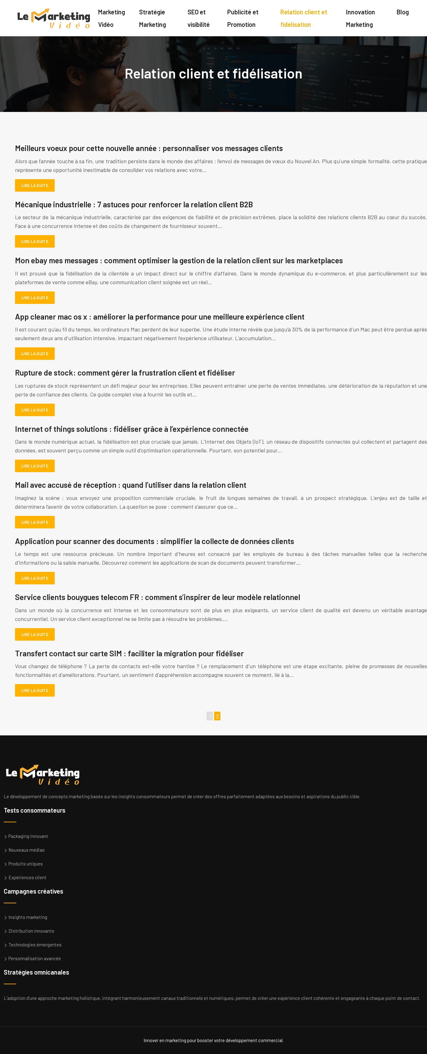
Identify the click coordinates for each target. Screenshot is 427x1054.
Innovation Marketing (360, 18)
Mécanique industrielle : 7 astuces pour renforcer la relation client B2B (134, 204)
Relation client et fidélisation (303, 18)
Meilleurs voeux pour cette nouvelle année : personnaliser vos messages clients (149, 148)
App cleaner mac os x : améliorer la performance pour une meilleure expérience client (159, 316)
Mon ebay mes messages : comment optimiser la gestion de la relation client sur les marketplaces (179, 260)
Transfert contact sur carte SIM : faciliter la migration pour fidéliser (129, 653)
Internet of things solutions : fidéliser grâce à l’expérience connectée (132, 428)
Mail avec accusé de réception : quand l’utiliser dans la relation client (130, 484)
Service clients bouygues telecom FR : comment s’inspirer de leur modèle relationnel (157, 597)
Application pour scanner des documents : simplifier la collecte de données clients (154, 541)
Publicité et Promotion (243, 18)
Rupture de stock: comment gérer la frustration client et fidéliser (125, 372)
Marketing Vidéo (111, 18)
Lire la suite (34, 185)
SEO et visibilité (199, 18)
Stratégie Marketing (152, 18)
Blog (403, 12)
